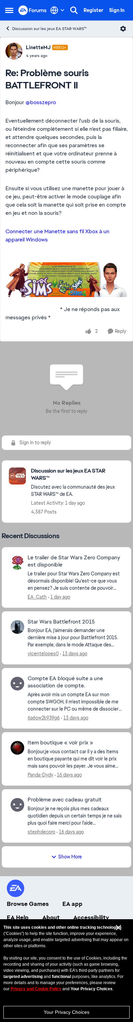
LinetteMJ (38, 47)
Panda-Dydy (40, 775)
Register (93, 10)
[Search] (74, 10)
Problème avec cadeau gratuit (65, 799)
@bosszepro (41, 102)
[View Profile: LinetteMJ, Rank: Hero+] (14, 51)
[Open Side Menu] (9, 10)
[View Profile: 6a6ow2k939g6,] (17, 683)
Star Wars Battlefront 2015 (61, 621)
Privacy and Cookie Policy (36, 988)
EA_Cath (37, 597)
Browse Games (28, 904)
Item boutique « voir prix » (60, 742)
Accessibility (91, 917)
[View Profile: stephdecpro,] (17, 805)
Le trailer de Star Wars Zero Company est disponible (74, 561)
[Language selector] (57, 10)
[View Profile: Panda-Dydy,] (17, 748)
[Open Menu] (123, 28)
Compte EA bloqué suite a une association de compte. (65, 682)
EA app (72, 904)
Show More (70, 857)
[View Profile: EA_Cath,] (17, 563)
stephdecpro (41, 832)
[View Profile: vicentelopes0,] (17, 627)
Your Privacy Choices (66, 1012)
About (51, 917)
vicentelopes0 (43, 653)
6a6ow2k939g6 (44, 718)
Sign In (116, 10)
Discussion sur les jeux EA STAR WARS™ (49, 28)
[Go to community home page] (32, 10)
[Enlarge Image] (66, 279)
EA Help (18, 917)
